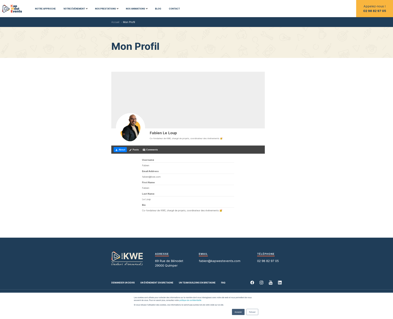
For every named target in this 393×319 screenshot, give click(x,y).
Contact (174, 8)
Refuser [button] (252, 312)
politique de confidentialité (190, 300)
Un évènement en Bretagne (156, 282)
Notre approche (45, 8)
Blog (158, 8)
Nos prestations (105, 8)
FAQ (223, 282)
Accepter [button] (238, 312)
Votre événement (74, 8)
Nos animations (135, 8)
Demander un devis (123, 282)
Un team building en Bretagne (197, 282)
